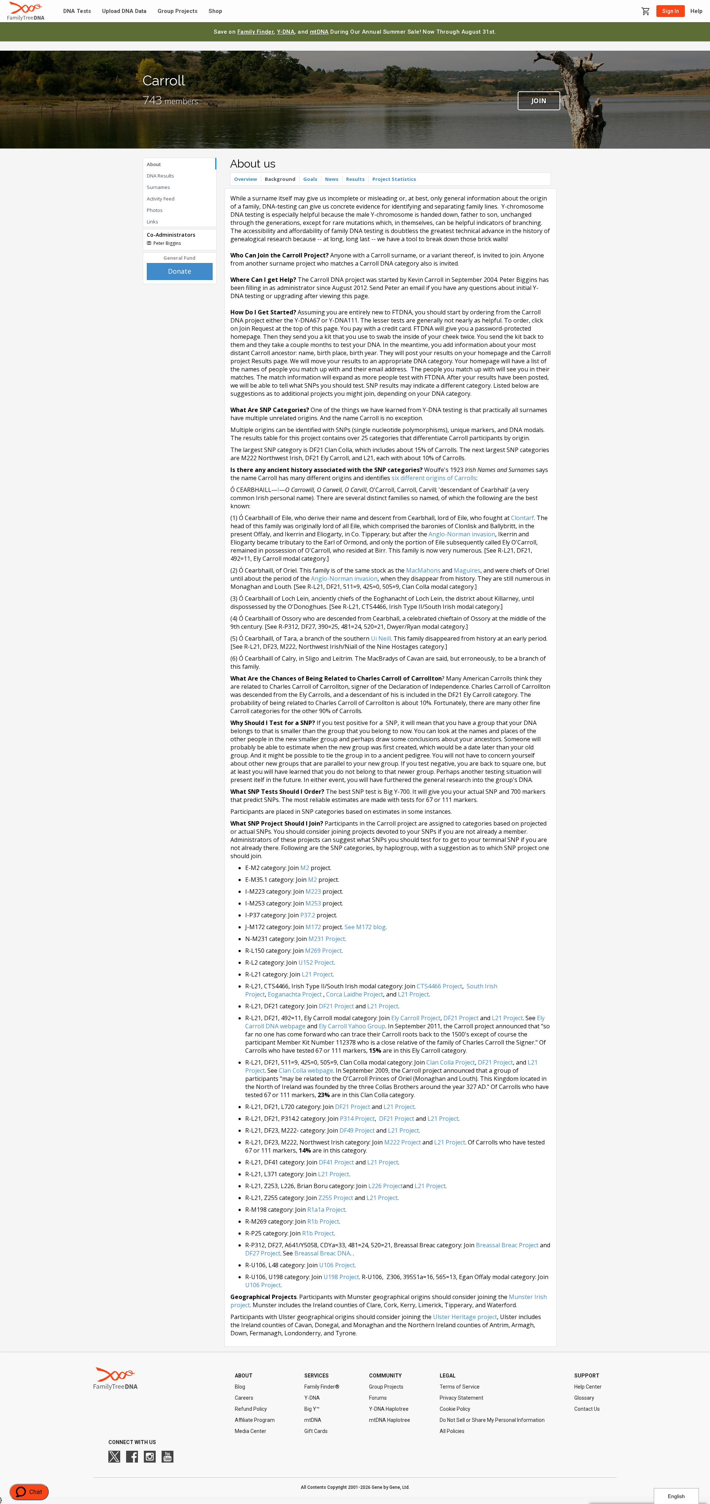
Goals (310, 179)
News (331, 179)
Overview (245, 179)
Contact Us (587, 1409)
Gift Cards (316, 1431)
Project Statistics (394, 179)
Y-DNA (285, 31)
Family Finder (255, 31)
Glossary (584, 1397)
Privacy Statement (461, 1397)
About (154, 164)
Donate (179, 271)
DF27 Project (262, 1253)
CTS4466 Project (439, 986)
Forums (378, 1397)
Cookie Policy (455, 1409)
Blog (240, 1386)
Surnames (158, 187)
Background (280, 179)
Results (355, 179)
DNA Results (160, 175)
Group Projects (177, 11)
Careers (244, 1397)
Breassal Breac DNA (322, 1253)
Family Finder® (321, 1386)
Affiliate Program (255, 1420)
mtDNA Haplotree (389, 1420)
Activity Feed (161, 198)
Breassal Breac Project (507, 1245)
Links (152, 221)
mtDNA (319, 31)
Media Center (250, 1431)
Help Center (588, 1386)
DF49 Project (357, 1130)
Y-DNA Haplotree (389, 1409)
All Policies (452, 1431)
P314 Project (357, 1118)
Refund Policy (251, 1409)
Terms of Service (460, 1386)
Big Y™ (312, 1409)
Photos (155, 210)
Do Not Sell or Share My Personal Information (492, 1420)
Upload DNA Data (124, 11)
